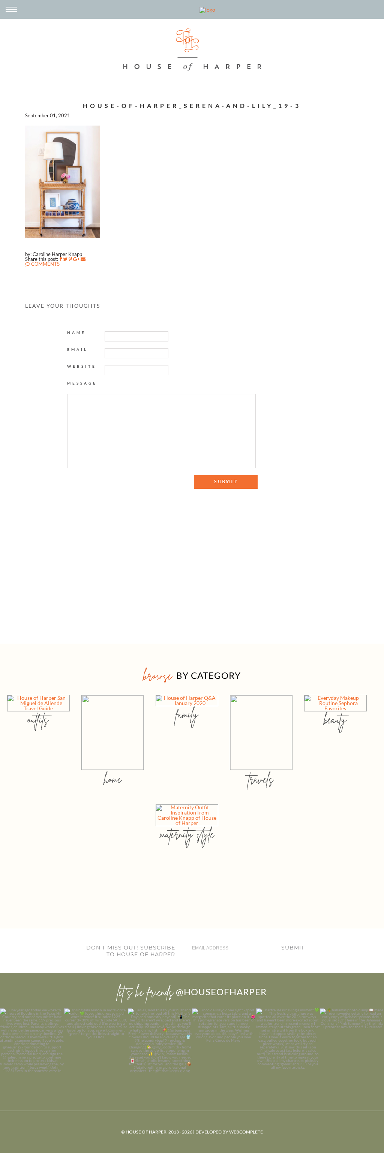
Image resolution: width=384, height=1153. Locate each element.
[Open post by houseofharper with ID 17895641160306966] (352, 1040)
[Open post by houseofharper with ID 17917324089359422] (224, 1040)
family (187, 714)
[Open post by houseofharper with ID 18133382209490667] (160, 1040)
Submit (292, 947)
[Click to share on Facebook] (60, 259)
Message (82, 383)
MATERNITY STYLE (187, 834)
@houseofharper (221, 991)
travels (261, 779)
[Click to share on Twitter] (65, 259)
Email (77, 349)
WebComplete (246, 1132)
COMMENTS (45, 264)
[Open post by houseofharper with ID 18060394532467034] (96, 1040)
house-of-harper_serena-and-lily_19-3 (192, 105)
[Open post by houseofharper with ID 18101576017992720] (288, 1040)
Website (81, 366)
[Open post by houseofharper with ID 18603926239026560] (32, 1040)
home (113, 779)
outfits (38, 719)
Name (76, 332)
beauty (335, 719)
